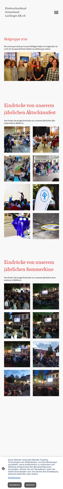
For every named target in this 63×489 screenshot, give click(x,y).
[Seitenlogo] (17, 20)
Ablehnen (30, 485)
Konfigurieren (14, 478)
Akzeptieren (14, 485)
